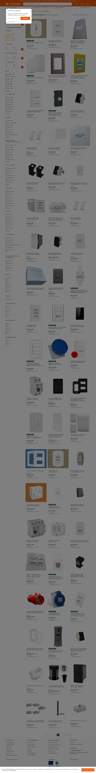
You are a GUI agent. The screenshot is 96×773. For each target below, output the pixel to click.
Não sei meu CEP (11, 21)
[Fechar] (30, 10)
